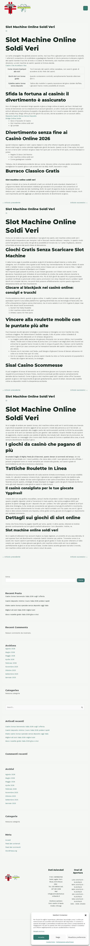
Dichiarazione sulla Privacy (65, 942)
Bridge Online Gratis (13, 118)
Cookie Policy (50, 942)
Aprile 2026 (9, 659)
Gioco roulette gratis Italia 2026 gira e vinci (22, 615)
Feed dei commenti (13, 847)
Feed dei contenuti (12, 844)
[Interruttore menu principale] (85, 8)
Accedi (8, 840)
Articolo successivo (79, 203)
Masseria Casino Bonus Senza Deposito (21, 116)
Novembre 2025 (11, 667)
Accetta (41, 937)
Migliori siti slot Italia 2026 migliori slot (20, 610)
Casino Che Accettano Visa (16, 65)
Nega (58, 937)
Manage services (38, 931)
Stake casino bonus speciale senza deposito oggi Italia (26, 605)
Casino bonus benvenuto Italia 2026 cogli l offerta (24, 596)
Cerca (7, 577)
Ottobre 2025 (10, 670)
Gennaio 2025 (10, 677)
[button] (86, 915)
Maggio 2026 (10, 656)
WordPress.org (11, 851)
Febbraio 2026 (11, 663)
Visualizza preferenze (77, 937)
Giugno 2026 (10, 652)
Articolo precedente (11, 203)
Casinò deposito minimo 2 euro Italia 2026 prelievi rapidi (27, 601)
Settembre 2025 (11, 674)
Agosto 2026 (10, 649)
